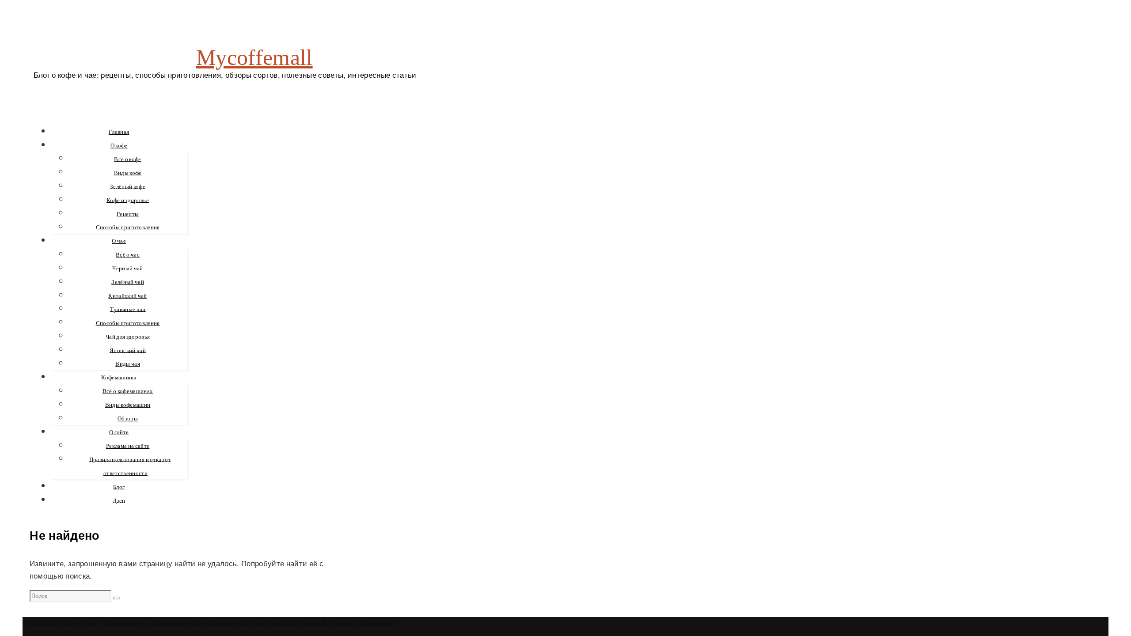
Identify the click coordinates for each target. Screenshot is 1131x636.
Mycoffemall (254, 57)
